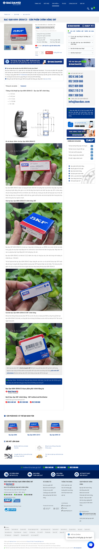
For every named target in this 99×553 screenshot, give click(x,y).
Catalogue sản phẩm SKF (49, 492)
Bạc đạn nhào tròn (15, 529)
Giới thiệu (46, 3)
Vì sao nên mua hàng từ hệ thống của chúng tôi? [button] (79, 37)
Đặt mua (50, 52)
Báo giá (82, 3)
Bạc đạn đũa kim (64, 529)
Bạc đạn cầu (7, 529)
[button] (88, 8)
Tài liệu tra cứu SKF (48, 490)
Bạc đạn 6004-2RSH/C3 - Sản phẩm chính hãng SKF (30, 19)
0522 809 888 (76, 86)
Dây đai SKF (55, 532)
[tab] (81, 37)
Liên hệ (63, 495)
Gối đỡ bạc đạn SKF (84, 490)
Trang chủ (38, 3)
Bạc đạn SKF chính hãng (86, 487)
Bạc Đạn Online (47, 79)
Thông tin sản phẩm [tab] (11, 86)
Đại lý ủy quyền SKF (48, 485)
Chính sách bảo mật (66, 485)
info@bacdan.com (79, 101)
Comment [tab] (23, 86)
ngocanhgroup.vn (67, 510)
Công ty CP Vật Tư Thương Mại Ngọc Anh (35, 541)
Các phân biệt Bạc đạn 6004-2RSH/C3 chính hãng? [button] (79, 43)
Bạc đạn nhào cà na (8, 532)
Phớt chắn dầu (47, 532)
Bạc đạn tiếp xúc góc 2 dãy (45, 529)
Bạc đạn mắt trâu (72, 529)
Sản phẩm (55, 3)
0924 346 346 (76, 77)
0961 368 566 (76, 95)
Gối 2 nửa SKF (40, 532)
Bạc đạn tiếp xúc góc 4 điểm (33, 529)
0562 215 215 (76, 91)
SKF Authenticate (23, 74)
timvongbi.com (67, 505)
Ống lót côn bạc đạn (17, 532)
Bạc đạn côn (80, 529)
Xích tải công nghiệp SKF (86, 500)
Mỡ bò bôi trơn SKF (84, 492)
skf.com (65, 508)
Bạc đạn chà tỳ (87, 529)
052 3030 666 (76, 81)
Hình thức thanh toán (66, 492)
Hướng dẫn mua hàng (67, 490)
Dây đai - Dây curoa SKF (86, 497)
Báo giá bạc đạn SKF (25, 535)
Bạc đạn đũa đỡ (55, 529)
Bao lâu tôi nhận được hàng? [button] (76, 48)
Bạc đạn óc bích (23, 529)
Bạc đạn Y (25, 532)
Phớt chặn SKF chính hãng (86, 495)
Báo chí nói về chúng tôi (49, 487)
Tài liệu (64, 3)
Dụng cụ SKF (62, 532)
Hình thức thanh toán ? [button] (75, 53)
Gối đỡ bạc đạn (32, 532)
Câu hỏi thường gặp (66, 487)
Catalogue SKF (73, 3)
